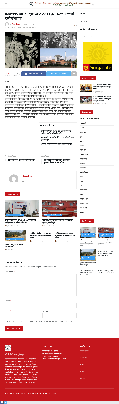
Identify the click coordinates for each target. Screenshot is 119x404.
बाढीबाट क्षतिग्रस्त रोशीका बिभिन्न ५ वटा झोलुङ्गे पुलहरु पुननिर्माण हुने (105, 242)
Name (8, 301)
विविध (81, 176)
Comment (10, 271)
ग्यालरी (82, 145)
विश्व (81, 181)
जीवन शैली (83, 150)
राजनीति (82, 163)
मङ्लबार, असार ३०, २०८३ (12, 226)
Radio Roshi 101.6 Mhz (17, 393)
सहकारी (82, 194)
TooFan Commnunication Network (44, 393)
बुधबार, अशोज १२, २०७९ (100, 103)
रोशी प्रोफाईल (33, 27)
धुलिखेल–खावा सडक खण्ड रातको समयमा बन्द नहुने (56, 144)
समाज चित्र (83, 190)
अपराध (82, 128)
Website (45, 311)
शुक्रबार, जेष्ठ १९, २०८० (30, 24)
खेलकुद (82, 141)
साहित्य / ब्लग (84, 199)
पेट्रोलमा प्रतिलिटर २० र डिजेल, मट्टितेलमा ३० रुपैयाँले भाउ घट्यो (106, 271)
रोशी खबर (25, 27)
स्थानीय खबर (84, 203)
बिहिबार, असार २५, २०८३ (49, 226)
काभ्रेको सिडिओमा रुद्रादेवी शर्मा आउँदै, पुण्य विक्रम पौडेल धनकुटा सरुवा (102, 87)
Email (8, 311)
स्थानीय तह (83, 208)
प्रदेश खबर (83, 159)
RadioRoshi (16, 24)
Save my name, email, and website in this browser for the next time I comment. (39, 321)
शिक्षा (81, 185)
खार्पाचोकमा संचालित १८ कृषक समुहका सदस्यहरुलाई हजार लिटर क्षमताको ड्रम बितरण (40, 235)
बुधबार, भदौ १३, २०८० (99, 92)
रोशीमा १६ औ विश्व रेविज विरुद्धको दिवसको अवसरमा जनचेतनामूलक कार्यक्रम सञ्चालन (102, 99)
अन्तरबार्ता (83, 123)
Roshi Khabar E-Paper (14, 27)
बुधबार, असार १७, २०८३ (37, 241)
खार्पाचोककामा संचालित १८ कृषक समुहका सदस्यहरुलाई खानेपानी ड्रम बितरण (65, 235)
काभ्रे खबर (83, 132)
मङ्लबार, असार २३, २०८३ (12, 249)
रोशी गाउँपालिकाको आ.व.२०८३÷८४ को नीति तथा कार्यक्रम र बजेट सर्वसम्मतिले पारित (87, 243)
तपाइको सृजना (84, 154)
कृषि (81, 137)
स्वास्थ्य (82, 212)
